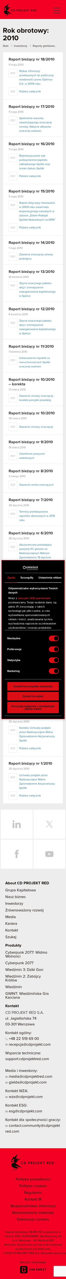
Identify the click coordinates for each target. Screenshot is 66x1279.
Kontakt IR (33, 1199)
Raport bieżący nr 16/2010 (32, 144)
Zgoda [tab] (11, 577)
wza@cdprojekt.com (25, 1097)
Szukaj (10, 937)
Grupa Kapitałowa (20, 890)
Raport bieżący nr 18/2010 (32, 59)
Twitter (49, 824)
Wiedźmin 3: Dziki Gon (24, 970)
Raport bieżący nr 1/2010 (30, 764)
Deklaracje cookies (33, 1219)
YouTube (49, 854)
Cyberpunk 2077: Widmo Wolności (26, 954)
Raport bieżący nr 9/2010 (31, 442)
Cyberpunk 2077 (19, 963)
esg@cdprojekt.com (25, 1111)
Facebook (17, 854)
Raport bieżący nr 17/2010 (31, 107)
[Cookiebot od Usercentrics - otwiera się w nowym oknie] (22, 568)
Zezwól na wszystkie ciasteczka (33, 686)
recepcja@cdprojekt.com (29, 1045)
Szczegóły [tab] (26, 577)
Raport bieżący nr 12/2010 (32, 309)
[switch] (54, 649)
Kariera (11, 924)
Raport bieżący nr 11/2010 (31, 347)
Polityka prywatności (33, 1179)
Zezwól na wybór (33, 696)
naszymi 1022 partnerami (34, 598)
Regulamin (33, 1193)
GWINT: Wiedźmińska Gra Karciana (27, 996)
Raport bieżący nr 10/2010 (32, 413)
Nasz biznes (15, 897)
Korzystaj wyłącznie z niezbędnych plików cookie (33, 707)
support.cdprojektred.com (27, 1059)
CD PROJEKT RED (20, 10)
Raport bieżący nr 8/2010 (31, 471)
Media (10, 917)
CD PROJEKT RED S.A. (24, 1013)
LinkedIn (17, 824)
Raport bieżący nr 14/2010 (32, 243)
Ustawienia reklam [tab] (49, 577)
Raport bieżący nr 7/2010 (31, 500)
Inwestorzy (14, 904)
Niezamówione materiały (33, 1213)
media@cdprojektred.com (30, 1077)
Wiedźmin (13, 987)
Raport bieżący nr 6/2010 (31, 533)
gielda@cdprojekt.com (27, 1082)
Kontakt (11, 930)
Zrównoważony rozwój (24, 910)
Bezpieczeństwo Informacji (33, 1206)
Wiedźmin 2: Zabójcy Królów (23, 978)
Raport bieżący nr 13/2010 (32, 272)
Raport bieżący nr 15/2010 (32, 191)
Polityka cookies (33, 1186)
